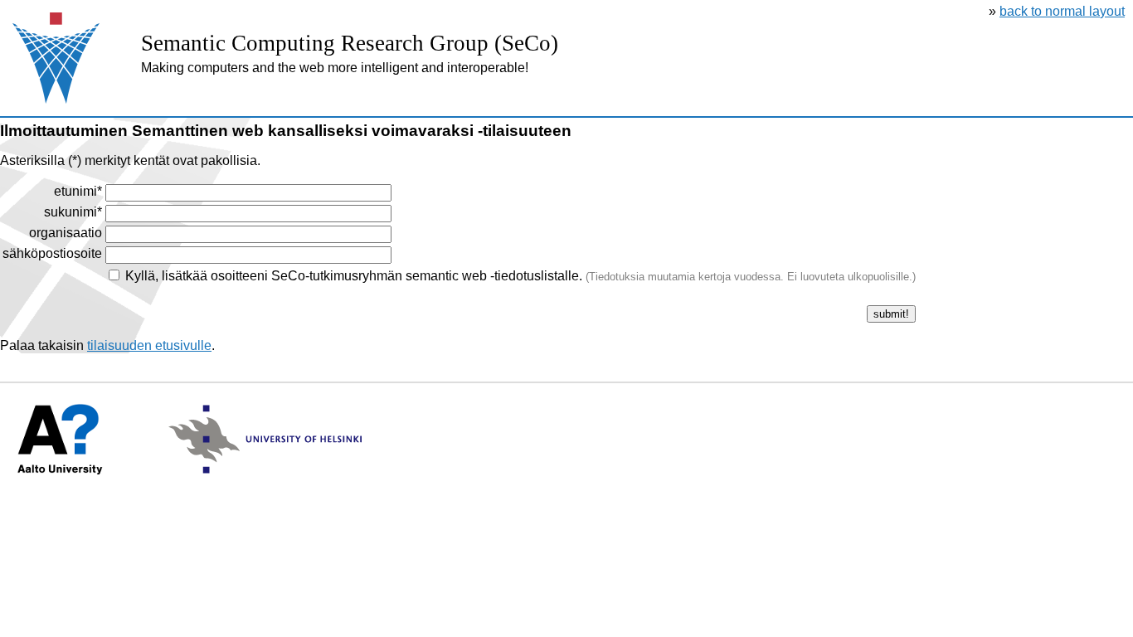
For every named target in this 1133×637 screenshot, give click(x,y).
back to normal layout (1062, 11)
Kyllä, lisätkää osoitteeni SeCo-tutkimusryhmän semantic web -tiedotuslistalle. (520, 276)
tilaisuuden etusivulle (149, 345)
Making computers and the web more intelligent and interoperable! (334, 68)
